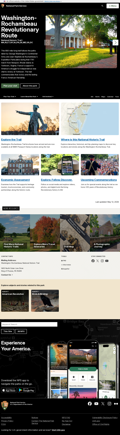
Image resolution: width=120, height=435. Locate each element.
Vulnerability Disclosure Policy (105, 417)
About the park (30, 86)
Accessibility (6, 417)
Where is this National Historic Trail (83, 139)
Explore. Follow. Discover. (57, 179)
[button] (115, 42)
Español (66, 269)
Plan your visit (10, 86)
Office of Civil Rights (100, 424)
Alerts (97, 97)
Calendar (110, 97)
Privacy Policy (7, 421)
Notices (35, 417)
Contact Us (6, 275)
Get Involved (47, 96)
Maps (103, 97)
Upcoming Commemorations (99, 179)
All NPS (21, 331)
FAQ (64, 260)
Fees (117, 97)
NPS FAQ (66, 417)
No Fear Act (67, 421)
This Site (8, 331)
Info (92, 97)
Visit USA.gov (58, 430)
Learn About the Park (28, 96)
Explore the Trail (11, 139)
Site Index (67, 265)
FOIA (3, 424)
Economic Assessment (15, 179)
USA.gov (96, 421)
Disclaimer (66, 424)
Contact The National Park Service (43, 422)
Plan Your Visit (9, 96)
